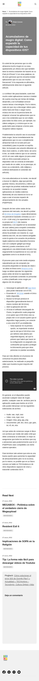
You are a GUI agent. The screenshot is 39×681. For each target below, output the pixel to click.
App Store (32, 288)
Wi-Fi (15, 222)
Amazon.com (26, 269)
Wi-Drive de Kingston (12, 214)
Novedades (8, 515)
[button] (3, 4)
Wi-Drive (20, 293)
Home (4, 11)
